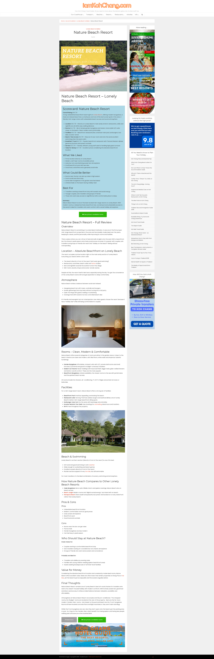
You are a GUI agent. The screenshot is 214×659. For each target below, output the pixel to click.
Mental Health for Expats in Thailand (141, 262)
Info (136, 14)
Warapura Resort (69, 495)
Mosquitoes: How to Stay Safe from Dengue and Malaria (141, 239)
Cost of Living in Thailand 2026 (140, 258)
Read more (69, 620)
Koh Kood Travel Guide (137, 222)
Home (63, 21)
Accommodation (71, 21)
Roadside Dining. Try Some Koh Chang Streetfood (140, 217)
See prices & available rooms (93, 214)
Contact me (97, 657)
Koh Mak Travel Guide (137, 229)
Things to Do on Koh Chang (139, 204)
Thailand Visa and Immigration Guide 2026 (142, 208)
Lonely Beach (97, 115)
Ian (94, 37)
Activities (129, 14)
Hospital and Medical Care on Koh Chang (141, 190)
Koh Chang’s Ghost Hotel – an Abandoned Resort (140, 234)
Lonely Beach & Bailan (83, 21)
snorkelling (98, 404)
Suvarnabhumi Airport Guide (139, 213)
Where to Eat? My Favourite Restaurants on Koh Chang (139, 196)
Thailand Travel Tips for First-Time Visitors (141, 253)
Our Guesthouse (76, 14)
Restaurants (119, 14)
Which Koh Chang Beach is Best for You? (141, 163)
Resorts (108, 14)
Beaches (99, 14)
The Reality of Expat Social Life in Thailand (140, 266)
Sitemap (91, 657)
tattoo (93, 263)
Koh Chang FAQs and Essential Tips (141, 159)
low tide (87, 471)
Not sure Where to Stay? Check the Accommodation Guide (141, 169)
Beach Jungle (68, 492)
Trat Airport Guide (136, 226)
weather (92, 465)
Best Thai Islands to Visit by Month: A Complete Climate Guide (141, 248)
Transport (89, 14)
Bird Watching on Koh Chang (139, 244)
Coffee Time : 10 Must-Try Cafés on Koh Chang (141, 179)
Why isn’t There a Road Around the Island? (141, 174)
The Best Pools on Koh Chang (139, 200)
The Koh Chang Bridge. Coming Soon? (140, 185)
